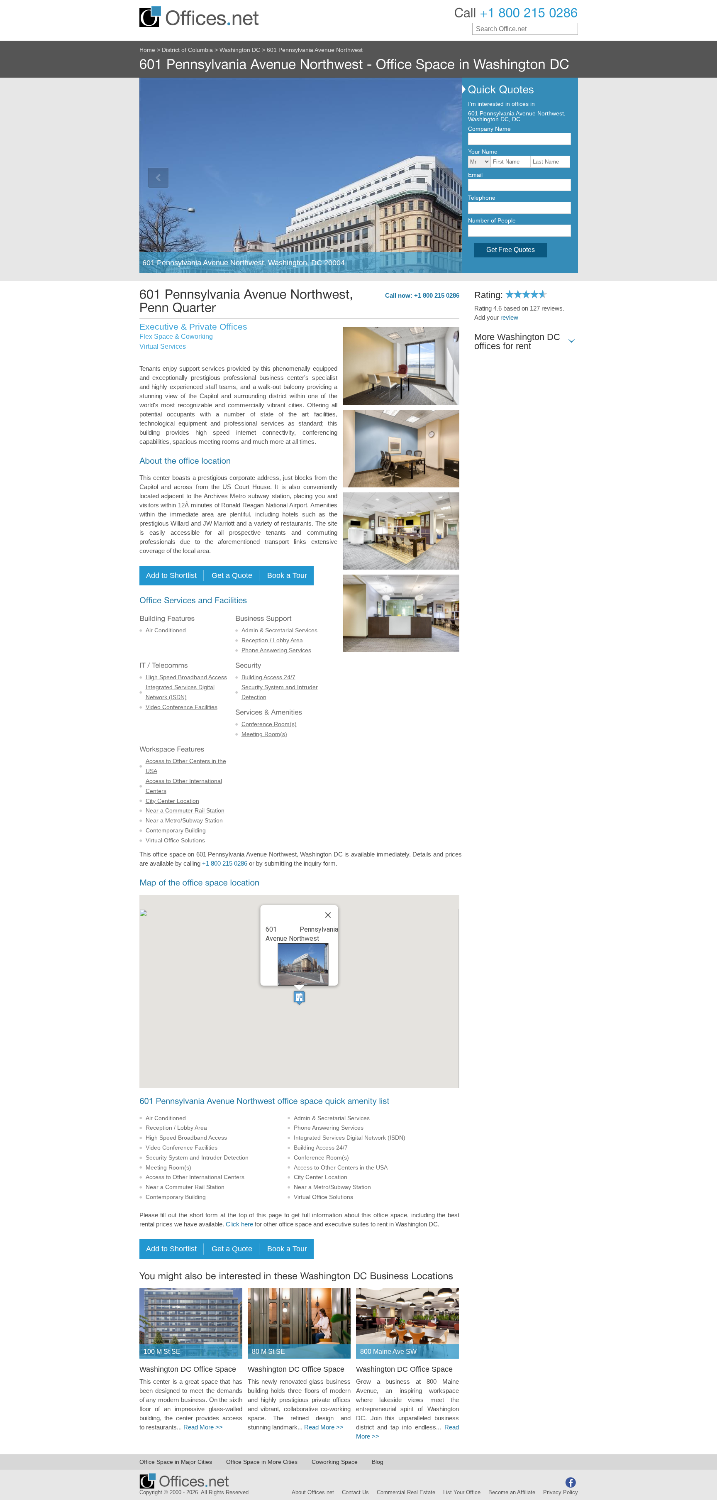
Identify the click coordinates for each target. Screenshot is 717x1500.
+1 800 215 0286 (224, 863)
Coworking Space (335, 1461)
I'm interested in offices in (501, 104)
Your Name (483, 151)
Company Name (489, 129)
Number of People (492, 220)
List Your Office (461, 1492)
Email (475, 175)
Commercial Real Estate (406, 1492)
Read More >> (203, 1427)
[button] (299, 998)
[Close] (328, 915)
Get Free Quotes (510, 249)
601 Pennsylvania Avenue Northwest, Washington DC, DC (517, 116)
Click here (239, 1224)
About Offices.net (313, 1492)
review (509, 317)
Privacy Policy (560, 1492)
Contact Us (355, 1492)
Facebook (570, 1482)
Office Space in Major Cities (175, 1461)
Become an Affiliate (511, 1492)
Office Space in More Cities (262, 1461)
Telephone (481, 198)
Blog (377, 1461)
